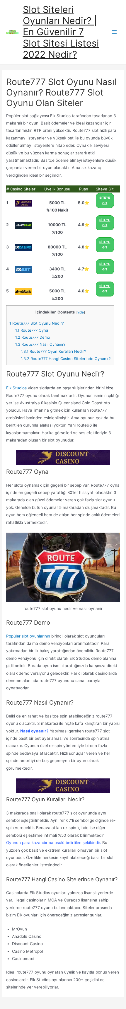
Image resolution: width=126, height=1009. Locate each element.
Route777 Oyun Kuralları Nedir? (53, 351)
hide (80, 312)
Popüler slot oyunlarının (28, 636)
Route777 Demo (32, 337)
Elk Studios (16, 388)
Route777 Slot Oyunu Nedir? (36, 323)
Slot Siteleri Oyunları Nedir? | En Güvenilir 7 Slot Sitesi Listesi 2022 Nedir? (61, 32)
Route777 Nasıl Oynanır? (40, 344)
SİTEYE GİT (104, 200)
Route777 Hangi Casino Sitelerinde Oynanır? (66, 358)
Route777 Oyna (31, 330)
